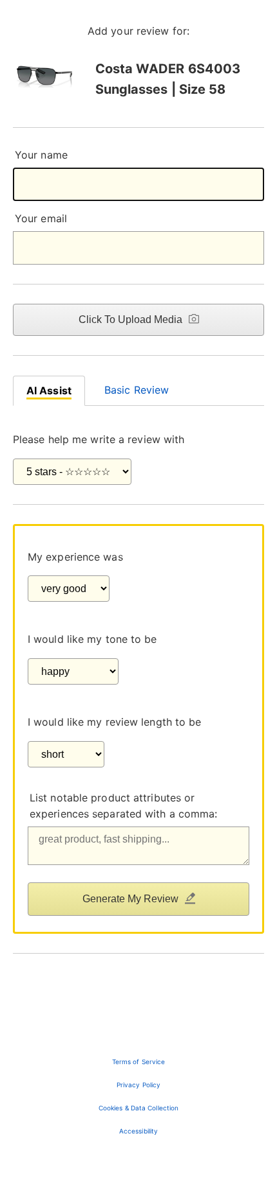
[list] (138, 1096)
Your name (41, 154)
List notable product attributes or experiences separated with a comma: (124, 806)
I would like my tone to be (92, 639)
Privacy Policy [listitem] (138, 1085)
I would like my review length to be (115, 721)
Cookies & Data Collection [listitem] (139, 1108)
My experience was (75, 556)
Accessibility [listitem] (138, 1131)
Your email (41, 218)
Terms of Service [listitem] (139, 1061)
